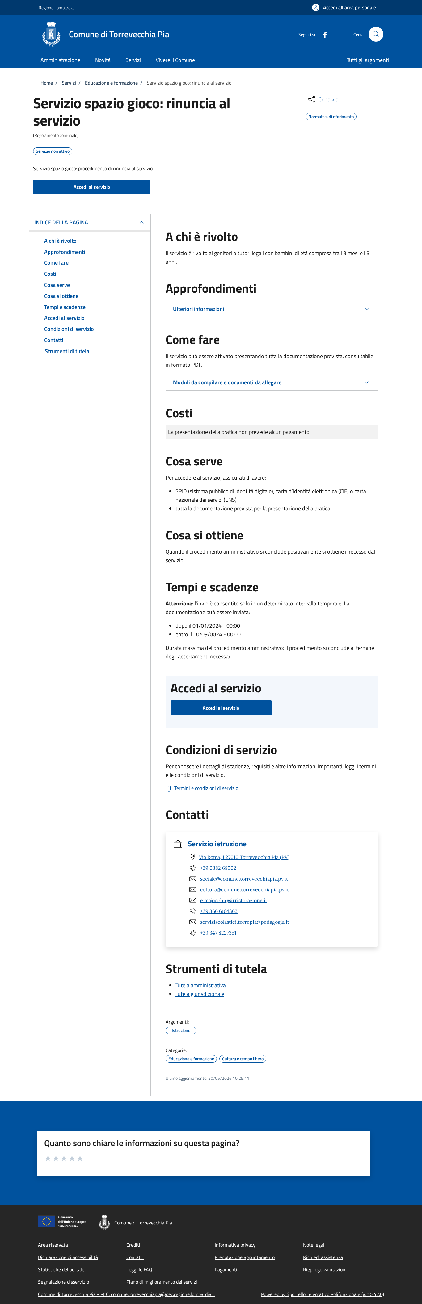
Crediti (133, 1244)
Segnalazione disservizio (63, 1281)
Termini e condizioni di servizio (206, 788)
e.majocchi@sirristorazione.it (233, 900)
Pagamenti (226, 1269)
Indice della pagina (61, 222)
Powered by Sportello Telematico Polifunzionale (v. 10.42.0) (322, 1294)
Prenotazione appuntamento (245, 1257)
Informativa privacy (235, 1244)
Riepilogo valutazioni (325, 1269)
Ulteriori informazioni (198, 309)
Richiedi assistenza (323, 1257)
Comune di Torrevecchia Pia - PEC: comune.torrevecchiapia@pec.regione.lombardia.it (126, 1294)
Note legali (314, 1244)
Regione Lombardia (56, 7)
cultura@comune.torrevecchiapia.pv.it (244, 889)
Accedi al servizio (92, 187)
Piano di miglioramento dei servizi (161, 1281)
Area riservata (53, 1244)
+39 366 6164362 (219, 911)
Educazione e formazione (111, 82)
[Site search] (376, 34)
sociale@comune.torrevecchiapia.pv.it (244, 879)
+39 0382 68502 (218, 868)
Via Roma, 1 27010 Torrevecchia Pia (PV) (244, 857)
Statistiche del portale (61, 1269)
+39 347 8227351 (218, 933)
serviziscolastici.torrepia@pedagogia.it (244, 922)
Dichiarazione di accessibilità (68, 1257)
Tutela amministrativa (200, 985)
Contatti (135, 1257)
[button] (344, 7)
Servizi (69, 82)
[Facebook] (322, 34)
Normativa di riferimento (331, 115)
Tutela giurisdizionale (199, 994)
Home (46, 82)
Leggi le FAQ (139, 1269)
